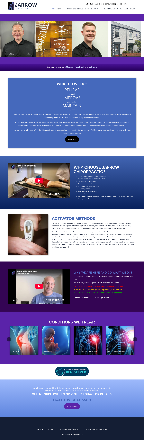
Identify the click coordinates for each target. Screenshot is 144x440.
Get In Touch (72, 406)
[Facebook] (130, 4)
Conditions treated (75, 9)
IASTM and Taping (111, 9)
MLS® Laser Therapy (127, 9)
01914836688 (92, 4)
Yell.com (93, 67)
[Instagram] (134, 4)
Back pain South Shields (46, 429)
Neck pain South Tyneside (70, 429)
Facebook (79, 67)
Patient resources (92, 9)
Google (69, 67)
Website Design (66, 434)
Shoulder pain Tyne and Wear (95, 429)
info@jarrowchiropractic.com (113, 4)
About (59, 9)
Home (53, 9)
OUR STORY (72, 139)
